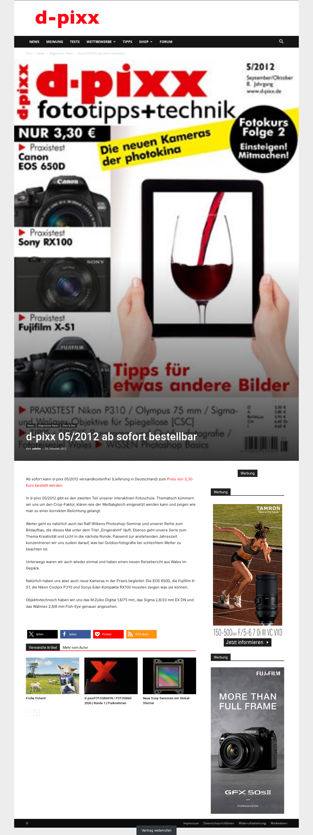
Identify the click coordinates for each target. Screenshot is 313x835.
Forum (166, 41)
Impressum (191, 823)
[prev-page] (29, 713)
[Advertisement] (198, 18)
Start (29, 53)
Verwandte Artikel (43, 647)
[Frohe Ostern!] (52, 676)
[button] (281, 42)
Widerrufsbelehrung (252, 823)
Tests (75, 41)
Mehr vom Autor (75, 647)
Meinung (54, 41)
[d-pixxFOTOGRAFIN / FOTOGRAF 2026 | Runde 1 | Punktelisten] (111, 676)
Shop (144, 41)
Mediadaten (279, 823)
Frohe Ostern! (36, 698)
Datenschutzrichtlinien (218, 823)
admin (36, 448)
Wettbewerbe (99, 41)
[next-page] (37, 713)
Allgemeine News (61, 53)
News (34, 41)
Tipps (127, 41)
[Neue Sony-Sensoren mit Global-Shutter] (169, 676)
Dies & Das (69, 425)
